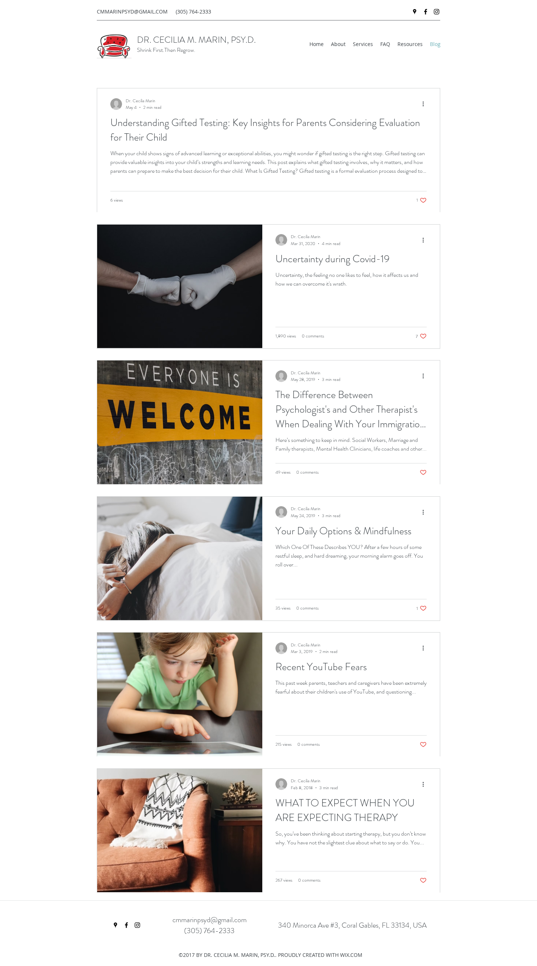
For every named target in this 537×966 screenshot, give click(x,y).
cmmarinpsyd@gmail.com (209, 920)
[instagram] (436, 11)
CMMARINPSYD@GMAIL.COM (132, 11)
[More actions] (425, 104)
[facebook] (425, 11)
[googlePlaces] (414, 11)
